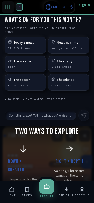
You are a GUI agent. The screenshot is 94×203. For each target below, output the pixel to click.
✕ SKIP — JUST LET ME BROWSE (44, 99)
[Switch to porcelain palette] (64, 7)
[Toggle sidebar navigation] (19, 7)
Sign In (84, 5)
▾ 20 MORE (12, 99)
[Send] (83, 115)
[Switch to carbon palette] (71, 7)
